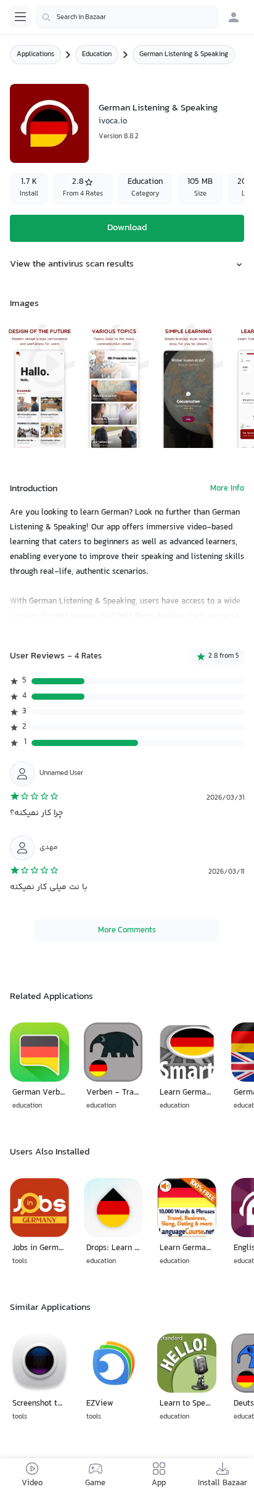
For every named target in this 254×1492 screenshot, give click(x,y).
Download (127, 228)
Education (97, 54)
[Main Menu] (20, 17)
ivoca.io (113, 121)
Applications (35, 54)
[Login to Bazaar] (234, 17)
